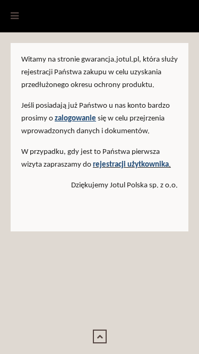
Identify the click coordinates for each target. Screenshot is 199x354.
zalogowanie (75, 119)
